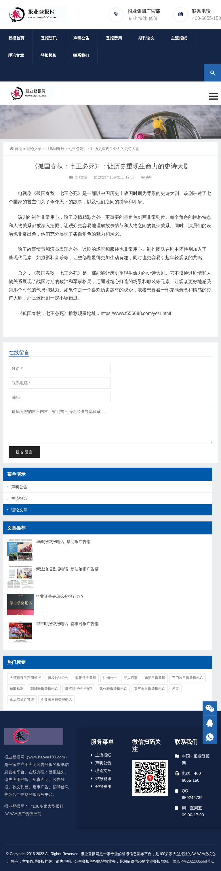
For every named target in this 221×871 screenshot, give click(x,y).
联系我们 (81, 55)
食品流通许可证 (22, 700)
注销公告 (110, 678)
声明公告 (81, 38)
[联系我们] (210, 723)
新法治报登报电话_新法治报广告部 (67, 569)
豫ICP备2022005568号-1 (193, 861)
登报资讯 (49, 38)
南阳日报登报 (154, 678)
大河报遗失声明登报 (25, 678)
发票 (175, 689)
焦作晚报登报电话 (113, 689)
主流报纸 (179, 38)
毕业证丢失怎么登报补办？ (60, 596)
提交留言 (24, 452)
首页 (18, 149)
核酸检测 (17, 689)
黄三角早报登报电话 (149, 689)
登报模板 (49, 55)
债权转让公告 (58, 678)
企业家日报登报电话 (56, 700)
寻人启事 (131, 678)
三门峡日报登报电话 (187, 678)
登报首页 (16, 38)
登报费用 (114, 38)
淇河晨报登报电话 (79, 689)
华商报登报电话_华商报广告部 (63, 541)
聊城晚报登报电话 (44, 689)
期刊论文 (146, 38)
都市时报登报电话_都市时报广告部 (67, 623)
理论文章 (16, 55)
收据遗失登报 (85, 678)
